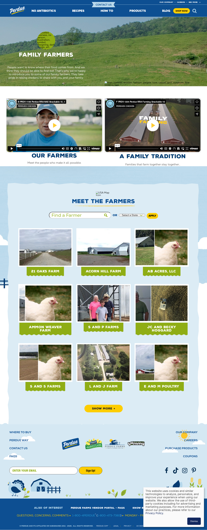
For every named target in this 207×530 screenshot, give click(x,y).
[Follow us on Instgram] (185, 470)
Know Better (142, 508)
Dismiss (194, 521)
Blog (166, 11)
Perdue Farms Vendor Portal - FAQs (98, 508)
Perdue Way (18, 440)
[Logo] (71, 444)
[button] (45, 254)
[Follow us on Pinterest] (194, 470)
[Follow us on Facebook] (166, 470)
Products (137, 11)
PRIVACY (127, 526)
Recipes (78, 11)
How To (107, 11)
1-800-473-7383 (108, 515)
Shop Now (181, 11)
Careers (181, 2)
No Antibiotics (44, 11)
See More (193, 2)
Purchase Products (181, 448)
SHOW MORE (102, 408)
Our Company (187, 432)
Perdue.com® (102, 526)
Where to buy (20, 432)
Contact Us (104, 4)
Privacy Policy (154, 513)
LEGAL (116, 526)
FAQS (13, 456)
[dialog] (173, 507)
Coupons (190, 456)
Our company (166, 2)
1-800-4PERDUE (83, 515)
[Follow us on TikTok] (175, 470)
